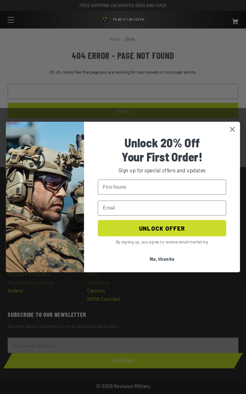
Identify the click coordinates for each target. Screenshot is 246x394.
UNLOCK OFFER (162, 228)
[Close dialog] (232, 129)
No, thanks (162, 259)
